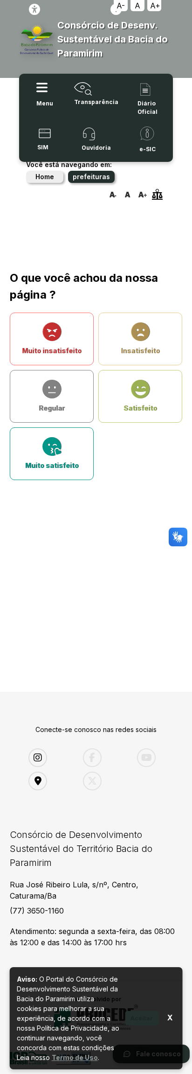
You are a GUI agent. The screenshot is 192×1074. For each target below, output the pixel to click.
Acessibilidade (34, 9)
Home (44, 177)
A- (121, 5)
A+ (155, 5)
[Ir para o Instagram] (49, 757)
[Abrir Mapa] (49, 781)
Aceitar (141, 1018)
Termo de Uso (75, 1057)
